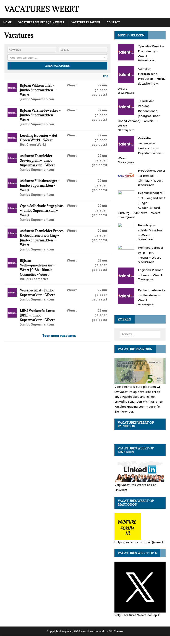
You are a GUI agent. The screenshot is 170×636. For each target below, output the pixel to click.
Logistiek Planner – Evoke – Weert (150, 272)
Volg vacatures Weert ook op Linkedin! (135, 487)
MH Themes (116, 631)
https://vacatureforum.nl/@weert (138, 542)
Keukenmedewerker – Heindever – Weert (151, 295)
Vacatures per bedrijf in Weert (41, 22)
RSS (105, 76)
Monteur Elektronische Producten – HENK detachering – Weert (141, 78)
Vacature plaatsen (85, 22)
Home (7, 22)
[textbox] (57, 57)
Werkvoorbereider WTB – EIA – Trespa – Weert (150, 252)
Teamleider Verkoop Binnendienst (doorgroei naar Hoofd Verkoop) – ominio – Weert (139, 113)
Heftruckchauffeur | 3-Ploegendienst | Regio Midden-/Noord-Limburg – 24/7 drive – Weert (141, 202)
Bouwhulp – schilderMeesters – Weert (150, 230)
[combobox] (57, 57)
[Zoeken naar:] (140, 334)
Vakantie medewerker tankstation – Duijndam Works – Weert (141, 148)
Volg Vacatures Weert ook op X (137, 615)
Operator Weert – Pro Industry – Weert (151, 51)
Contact (113, 22)
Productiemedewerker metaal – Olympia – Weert (151, 175)
